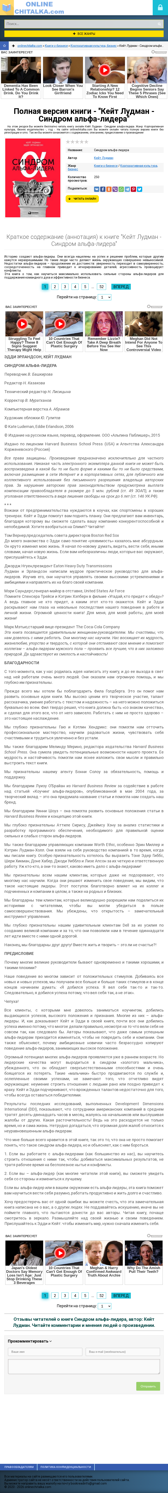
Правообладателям (19, 1467)
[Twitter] (139, 189)
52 (101, 286)
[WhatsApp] (121, 189)
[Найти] (159, 24)
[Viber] (115, 189)
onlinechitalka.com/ (33, 7)
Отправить (148, 1386)
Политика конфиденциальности (65, 1467)
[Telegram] (127, 189)
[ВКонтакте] (96, 189)
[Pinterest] (133, 189)
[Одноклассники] (109, 189)
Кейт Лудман (103, 158)
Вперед (121, 286)
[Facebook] (102, 189)
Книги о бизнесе (106, 165)
